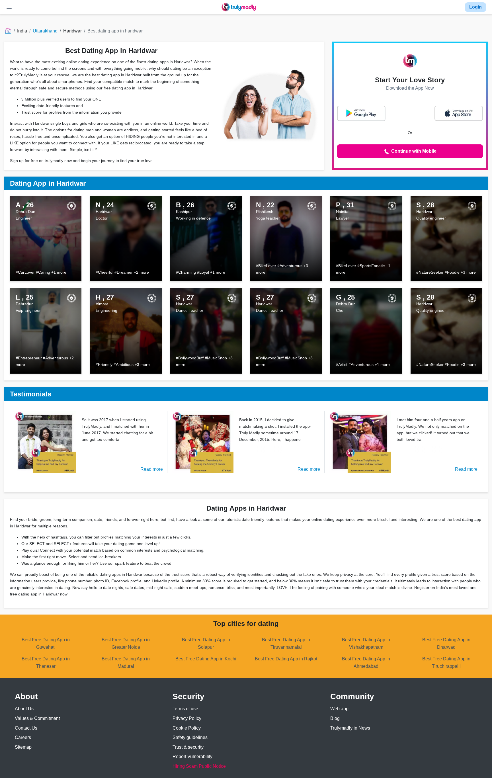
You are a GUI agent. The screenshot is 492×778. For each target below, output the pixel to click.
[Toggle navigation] (9, 7)
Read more (151, 469)
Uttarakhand (45, 30)
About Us (24, 708)
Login (475, 7)
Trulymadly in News (350, 728)
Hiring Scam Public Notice (199, 766)
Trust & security (188, 747)
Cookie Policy (187, 728)
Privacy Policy (187, 718)
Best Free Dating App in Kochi (205, 658)
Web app (339, 708)
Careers (23, 737)
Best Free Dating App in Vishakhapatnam (366, 643)
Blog (335, 718)
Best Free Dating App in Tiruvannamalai (286, 643)
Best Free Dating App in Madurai (126, 662)
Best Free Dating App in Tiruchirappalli (446, 662)
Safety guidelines (190, 737)
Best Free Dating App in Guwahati (46, 643)
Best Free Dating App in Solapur (206, 643)
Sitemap (23, 747)
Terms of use (185, 708)
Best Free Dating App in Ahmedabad (366, 662)
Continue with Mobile (413, 151)
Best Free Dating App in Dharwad (446, 643)
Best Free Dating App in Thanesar (46, 662)
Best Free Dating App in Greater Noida (126, 643)
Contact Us (26, 728)
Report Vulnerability (192, 756)
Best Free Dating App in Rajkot (286, 658)
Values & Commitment (37, 718)
